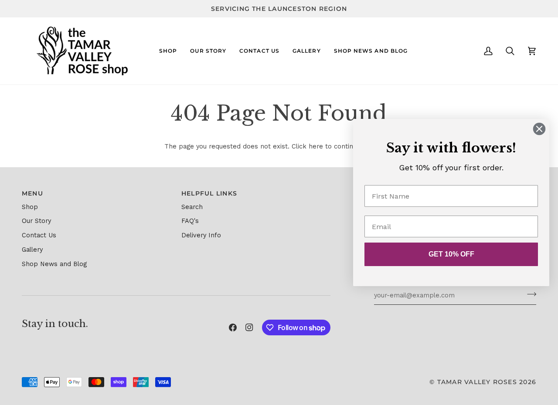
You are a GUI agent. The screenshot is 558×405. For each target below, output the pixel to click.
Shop (30, 207)
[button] (168, 50)
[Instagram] (249, 327)
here (316, 146)
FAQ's (190, 221)
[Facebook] (233, 327)
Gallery (32, 249)
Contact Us (39, 235)
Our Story (36, 221)
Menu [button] (32, 193)
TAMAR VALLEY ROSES (477, 381)
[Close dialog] (539, 128)
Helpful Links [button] (209, 193)
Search (192, 207)
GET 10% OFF (451, 254)
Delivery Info (201, 235)
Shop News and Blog (54, 264)
